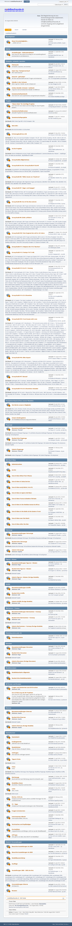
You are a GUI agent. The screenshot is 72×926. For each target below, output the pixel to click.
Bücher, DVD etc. (17, 797)
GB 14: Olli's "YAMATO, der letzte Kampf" (39, 305)
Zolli (60, 84)
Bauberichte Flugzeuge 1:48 (38, 443)
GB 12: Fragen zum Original (30, 256)
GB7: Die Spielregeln (29, 192)
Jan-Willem (64, 389)
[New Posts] (8, 42)
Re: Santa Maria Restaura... (55, 603)
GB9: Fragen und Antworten (29, 221)
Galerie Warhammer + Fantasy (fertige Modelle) (27, 626)
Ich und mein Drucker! (53, 689)
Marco (56, 412)
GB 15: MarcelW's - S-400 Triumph (53, 335)
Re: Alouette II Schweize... (54, 451)
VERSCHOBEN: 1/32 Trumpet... (55, 504)
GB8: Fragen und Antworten (29, 206)
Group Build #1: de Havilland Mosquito (21, 169)
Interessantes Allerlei (19, 816)
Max (6, 410)
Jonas (41, 409)
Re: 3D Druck (51, 812)
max (64, 203)
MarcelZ (65, 378)
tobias (63, 465)
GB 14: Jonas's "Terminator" (43, 304)
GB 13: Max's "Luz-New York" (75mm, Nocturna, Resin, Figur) (35, 276)
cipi (62, 831)
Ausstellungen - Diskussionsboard (22, 52)
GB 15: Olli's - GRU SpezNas (53, 339)
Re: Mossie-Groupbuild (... (54, 167)
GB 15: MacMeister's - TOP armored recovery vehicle (34, 323)
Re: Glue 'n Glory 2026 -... (54, 846)
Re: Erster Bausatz (52, 743)
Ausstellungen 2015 (13, 880)
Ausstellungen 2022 (43, 880)
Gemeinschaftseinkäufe (19, 94)
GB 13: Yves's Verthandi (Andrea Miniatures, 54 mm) (33, 288)
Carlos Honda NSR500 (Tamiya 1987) (44, 207)
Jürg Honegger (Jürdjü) (49, 409)
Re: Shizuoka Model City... (54, 805)
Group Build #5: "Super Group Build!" (41, 171)
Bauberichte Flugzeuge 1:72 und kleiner (21, 443)
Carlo (15, 409)
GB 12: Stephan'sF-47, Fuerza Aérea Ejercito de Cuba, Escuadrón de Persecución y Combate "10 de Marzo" (37, 260)
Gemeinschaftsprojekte (19, 117)
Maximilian (10, 410)
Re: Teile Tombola (52, 118)
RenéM (19, 410)
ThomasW (52, 410)
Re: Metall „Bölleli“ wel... (54, 760)
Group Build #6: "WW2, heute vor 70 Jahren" (26, 177)
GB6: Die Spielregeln (17, 182)
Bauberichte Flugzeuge (19, 438)
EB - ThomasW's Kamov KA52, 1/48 (16, 141)
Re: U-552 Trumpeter (53, 595)
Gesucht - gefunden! (18, 76)
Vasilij (33, 410)
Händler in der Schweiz (19, 82)
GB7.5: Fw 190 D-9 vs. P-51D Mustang (20, 195)
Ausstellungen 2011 (20, 877)
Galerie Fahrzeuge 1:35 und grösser (38, 554)
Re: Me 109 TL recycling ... (54, 476)
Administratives (17, 464)
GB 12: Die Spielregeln (17, 256)
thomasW (64, 440)
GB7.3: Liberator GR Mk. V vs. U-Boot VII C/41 (44, 193)
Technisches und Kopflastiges (21, 824)
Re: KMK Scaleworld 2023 (54, 886)
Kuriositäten (16, 829)
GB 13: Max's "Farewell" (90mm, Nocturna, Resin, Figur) (42, 274)
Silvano (40, 412)
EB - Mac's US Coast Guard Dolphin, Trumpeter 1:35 (24, 138)
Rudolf (65, 160)
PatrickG (7, 412)
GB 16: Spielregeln (16, 361)
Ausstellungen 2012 (30, 877)
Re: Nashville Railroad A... (54, 679)
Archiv (14, 470)
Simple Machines (15, 924)
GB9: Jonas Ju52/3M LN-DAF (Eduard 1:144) (15, 225)
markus (65, 106)
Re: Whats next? (52, 754)
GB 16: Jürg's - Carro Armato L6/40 (28, 370)
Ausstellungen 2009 (57, 875)
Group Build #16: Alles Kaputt (21, 357)
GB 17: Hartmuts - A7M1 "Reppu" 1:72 (51, 380)
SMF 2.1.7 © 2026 (7, 924)
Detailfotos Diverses (10, 773)
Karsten (62, 410)
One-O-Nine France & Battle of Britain (24, 498)
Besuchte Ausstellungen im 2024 (57, 880)
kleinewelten (51, 90)
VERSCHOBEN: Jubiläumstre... (55, 149)
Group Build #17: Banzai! (19, 376)
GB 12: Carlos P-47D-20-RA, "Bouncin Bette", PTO (49, 256)
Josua (65, 860)
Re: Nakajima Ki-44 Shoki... (54, 203)
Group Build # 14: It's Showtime (22, 295)
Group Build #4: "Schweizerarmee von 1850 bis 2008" (18, 171)
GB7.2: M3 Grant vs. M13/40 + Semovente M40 (20, 193)
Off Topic (14, 835)
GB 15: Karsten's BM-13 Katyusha (53, 341)
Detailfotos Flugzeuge (40, 772)
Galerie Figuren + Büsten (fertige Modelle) (25, 577)
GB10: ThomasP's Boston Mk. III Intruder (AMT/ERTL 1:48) (42, 240)
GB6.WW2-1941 (62, 182)
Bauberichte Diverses (19, 717)
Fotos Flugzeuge (30, 772)
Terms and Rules (59, 924)
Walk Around (15, 794)
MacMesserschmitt (53, 483)
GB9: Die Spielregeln (17, 221)
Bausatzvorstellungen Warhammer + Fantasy (26, 612)
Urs (31, 410)
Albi (27, 412)
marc (19, 613)
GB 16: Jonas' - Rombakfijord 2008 (55, 366)
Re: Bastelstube (52, 749)
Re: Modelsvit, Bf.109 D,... (54, 488)
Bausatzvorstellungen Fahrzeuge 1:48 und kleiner (24, 538)
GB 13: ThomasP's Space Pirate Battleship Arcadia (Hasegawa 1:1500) (49, 281)
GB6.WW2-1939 (46, 182)
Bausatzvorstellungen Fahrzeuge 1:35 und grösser (48, 538)
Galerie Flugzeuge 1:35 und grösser (49, 455)
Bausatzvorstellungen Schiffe (21, 587)
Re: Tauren (51, 614)
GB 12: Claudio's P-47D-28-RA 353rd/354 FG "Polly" (39, 262)
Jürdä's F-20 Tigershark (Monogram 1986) (23, 209)
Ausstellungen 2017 (40, 877)
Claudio (24, 409)
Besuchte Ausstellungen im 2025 (22, 852)
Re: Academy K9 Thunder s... (55, 535)
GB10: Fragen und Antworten (30, 237)
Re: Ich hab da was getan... (54, 618)
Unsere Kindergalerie (19, 418)
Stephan (20, 412)
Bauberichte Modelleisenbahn (21, 678)
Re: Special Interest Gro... (54, 465)
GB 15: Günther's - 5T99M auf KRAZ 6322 (24, 344)
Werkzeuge (15, 777)
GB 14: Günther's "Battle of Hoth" (44, 311)
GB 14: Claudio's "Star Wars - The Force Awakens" (23, 311)
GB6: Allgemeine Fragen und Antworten (32, 182)
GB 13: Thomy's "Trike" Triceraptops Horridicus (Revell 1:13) (19, 283)
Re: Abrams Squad (53, 800)
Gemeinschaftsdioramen (20, 111)
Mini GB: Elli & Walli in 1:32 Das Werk (21, 129)
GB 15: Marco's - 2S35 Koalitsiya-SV (41, 333)
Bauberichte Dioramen (19, 653)
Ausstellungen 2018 (61, 877)
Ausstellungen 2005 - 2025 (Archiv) (23, 870)
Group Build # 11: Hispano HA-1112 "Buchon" (26, 247)
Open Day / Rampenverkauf (21, 71)
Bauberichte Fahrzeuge (19, 541)
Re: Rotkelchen (52, 580)
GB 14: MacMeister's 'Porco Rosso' (46, 312)
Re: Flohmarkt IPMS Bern (54, 72)
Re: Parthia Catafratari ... (54, 564)
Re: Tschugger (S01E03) (54, 389)
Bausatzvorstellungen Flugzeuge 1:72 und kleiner (24, 433)
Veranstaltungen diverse (20, 884)
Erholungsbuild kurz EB (19, 134)
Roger (63, 96)
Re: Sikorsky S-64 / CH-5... (54, 767)
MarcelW (64, 488)
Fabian (48, 410)
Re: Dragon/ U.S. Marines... (55, 570)
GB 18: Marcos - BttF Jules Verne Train (36, 394)
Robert (36, 412)
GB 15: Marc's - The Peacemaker (56, 323)
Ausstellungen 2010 (10, 877)
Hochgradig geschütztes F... (55, 106)
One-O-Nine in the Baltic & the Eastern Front (26, 511)
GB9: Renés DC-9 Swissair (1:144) (29, 223)
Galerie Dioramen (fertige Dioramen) (24, 661)
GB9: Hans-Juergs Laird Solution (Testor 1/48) (27, 228)
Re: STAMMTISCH (52, 738)
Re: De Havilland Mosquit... (54, 406)
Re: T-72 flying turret (53, 719)
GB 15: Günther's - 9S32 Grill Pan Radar (20, 335)
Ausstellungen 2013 (54, 879)
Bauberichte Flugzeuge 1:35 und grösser (55, 443)
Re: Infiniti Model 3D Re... (54, 712)
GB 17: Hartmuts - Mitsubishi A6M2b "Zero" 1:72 (29, 380)
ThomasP (58, 410)
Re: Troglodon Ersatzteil (54, 628)
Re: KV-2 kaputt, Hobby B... (54, 358)
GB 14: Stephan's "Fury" (30, 304)
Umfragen (15, 753)
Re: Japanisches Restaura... (54, 419)
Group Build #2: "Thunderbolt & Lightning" (41, 169)
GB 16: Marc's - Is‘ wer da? (22, 366)
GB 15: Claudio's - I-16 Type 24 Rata (23, 332)
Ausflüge (15, 864)
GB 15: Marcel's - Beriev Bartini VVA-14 (43, 348)
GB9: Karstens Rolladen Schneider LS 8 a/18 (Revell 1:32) (51, 223)
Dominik (11, 414)
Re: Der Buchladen (53, 655)
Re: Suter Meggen (52, 84)
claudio (64, 167)
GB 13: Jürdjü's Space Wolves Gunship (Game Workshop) (49, 283)
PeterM (26, 914)
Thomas (24, 410)
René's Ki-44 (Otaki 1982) (20, 211)
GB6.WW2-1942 (9, 183)
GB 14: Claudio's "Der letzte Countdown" (22, 300)
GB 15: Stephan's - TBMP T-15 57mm (28, 349)
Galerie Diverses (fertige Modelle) (22, 726)
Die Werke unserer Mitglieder (21, 405)
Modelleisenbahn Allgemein (21, 672)
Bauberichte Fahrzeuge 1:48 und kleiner (21, 546)
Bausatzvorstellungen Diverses (22, 711)
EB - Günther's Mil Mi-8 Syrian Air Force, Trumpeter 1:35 (31, 139)
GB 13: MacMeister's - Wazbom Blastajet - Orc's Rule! (35, 290)
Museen (14, 890)
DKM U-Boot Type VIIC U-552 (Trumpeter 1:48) (23, 121)
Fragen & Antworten (18, 811)
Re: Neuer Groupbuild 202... (55, 160)
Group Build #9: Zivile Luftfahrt (22, 217)
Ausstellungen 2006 (27, 875)
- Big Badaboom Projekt (27, 155)
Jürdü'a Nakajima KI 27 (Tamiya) (35, 211)
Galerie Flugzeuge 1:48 (34, 455)
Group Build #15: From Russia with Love (24, 319)
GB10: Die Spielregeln (17, 237)
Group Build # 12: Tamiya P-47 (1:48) (23, 252)
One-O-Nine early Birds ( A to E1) (22, 487)
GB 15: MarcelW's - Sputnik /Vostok (40, 330)
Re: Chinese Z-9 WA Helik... (54, 135)
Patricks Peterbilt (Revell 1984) (27, 207)
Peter (11, 412)
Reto (64, 412)
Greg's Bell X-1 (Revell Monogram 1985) (43, 209)
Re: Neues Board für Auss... (55, 55)
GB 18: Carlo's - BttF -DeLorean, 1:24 (45, 392)
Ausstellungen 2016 (51, 877)
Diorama (50, 113)
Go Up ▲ (66, 924)
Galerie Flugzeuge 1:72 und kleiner (20, 455)
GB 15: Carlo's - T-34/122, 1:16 (24, 351)
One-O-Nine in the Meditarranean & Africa (25, 504)
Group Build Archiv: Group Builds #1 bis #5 (25, 165)
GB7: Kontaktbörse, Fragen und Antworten (44, 192)
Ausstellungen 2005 (16, 875)
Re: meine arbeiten (53, 663)
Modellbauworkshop (18, 858)
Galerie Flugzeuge (17, 449)
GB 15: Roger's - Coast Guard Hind (53, 337)
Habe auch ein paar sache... (55, 66)
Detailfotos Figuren (50, 772)
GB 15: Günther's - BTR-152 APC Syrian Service (32, 341)
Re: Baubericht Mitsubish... (54, 378)
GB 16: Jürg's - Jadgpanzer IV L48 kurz (46, 370)
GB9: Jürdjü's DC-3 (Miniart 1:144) (41, 227)
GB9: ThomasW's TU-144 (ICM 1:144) (45, 221)
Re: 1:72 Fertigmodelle (53, 78)
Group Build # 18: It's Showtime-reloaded (25, 388)
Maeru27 (60, 412)
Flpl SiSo (65, 430)
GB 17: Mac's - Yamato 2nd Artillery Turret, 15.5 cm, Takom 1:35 (45, 384)
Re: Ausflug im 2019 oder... (54, 865)
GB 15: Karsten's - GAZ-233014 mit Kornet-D (35, 339)
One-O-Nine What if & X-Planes (22, 476)
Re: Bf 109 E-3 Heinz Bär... (54, 498)
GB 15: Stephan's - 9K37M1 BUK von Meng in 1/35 (19, 330)
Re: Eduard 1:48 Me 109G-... (55, 481)
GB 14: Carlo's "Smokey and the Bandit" (41, 300)
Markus (44, 412)
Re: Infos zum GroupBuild (54, 296)
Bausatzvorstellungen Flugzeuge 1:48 (45, 433)
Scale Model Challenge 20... (55, 818)
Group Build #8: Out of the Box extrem (24, 202)
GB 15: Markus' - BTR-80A (38, 337)
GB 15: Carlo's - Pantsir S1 (40, 325)
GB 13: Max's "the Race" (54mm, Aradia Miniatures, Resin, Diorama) (39, 272)
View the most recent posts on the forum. (19, 907)
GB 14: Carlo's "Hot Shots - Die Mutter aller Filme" (38, 309)
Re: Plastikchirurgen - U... (54, 871)
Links (13, 789)
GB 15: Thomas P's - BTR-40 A (26, 348)
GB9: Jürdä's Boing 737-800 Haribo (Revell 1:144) (21, 227)
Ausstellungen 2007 (37, 875)
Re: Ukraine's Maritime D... (54, 589)
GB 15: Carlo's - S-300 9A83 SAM (23, 337)
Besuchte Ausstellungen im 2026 (22, 846)
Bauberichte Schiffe (18, 593)
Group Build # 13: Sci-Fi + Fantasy (22, 268)
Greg (34, 409)
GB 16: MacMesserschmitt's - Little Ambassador (52, 368)
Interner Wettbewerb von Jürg (19, 153)
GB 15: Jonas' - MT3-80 (50, 328)
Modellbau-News (17, 783)
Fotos (13, 767)
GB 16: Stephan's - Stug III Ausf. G (32, 368)
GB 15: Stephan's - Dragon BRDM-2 (43, 344)
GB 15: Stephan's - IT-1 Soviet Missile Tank (45, 342)
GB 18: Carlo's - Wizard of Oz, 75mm (27, 392)
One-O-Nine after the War (20, 524)
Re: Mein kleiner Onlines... (54, 89)
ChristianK (31, 412)
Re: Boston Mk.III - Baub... (54, 234)
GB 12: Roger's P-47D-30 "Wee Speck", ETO (32, 263)
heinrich (50, 67)
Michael (44, 410)
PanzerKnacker (52, 714)
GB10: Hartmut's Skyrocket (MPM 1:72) (32, 238)
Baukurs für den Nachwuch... (55, 672)
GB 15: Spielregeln (16, 323)
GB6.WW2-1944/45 (26, 183)
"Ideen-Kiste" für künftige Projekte (23, 104)
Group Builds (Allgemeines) (20, 160)
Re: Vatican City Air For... (54, 831)
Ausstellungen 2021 (33, 880)
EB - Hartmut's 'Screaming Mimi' (16, 143)
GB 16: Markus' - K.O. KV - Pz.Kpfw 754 (34, 372)
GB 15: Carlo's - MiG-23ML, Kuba (26, 325)
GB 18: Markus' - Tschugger (19, 394)
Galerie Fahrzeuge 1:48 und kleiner (20, 554)
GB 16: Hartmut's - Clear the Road (51, 361)
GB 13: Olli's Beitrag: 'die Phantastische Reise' (20, 281)
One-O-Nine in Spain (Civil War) (22, 493)
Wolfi (36, 410)
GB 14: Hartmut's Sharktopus (16, 312)
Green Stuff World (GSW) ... (55, 778)
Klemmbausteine (17, 637)
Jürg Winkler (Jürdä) (60, 409)
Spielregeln (14, 380)
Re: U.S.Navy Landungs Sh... (55, 648)
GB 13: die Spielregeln (17, 272)
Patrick (15, 410)
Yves (15, 414)
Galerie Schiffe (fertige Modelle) (22, 601)
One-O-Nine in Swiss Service (21, 481)
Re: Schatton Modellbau (54, 96)
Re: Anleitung (51, 247)
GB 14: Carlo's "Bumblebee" (30, 312)
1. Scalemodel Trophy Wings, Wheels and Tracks (27, 879)
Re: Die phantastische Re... (54, 268)
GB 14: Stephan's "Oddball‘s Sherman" (23, 302)
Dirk (53, 412)
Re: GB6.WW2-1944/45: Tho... (55, 178)
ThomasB (15, 412)
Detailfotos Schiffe (60, 772)
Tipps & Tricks (16, 759)
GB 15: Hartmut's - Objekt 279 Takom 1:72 (42, 351)
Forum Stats (12, 901)
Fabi (56, 614)
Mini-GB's (15, 126)
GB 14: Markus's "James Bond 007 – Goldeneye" (17, 305)
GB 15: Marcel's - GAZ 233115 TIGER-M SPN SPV (34, 346)
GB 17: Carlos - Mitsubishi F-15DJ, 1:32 (33, 382)
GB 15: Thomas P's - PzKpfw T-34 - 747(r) (20, 326)
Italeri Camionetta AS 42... (54, 189)
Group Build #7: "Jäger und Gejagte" (23, 188)
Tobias (27, 410)
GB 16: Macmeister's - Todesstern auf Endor (32, 361)
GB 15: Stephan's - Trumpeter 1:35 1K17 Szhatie (49, 349)
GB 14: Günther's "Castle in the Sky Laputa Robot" (46, 302)
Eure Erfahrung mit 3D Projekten (22, 692)
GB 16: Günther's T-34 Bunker (17, 372)
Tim (47, 412)
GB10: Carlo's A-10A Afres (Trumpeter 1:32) (48, 237)
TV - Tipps (15, 804)
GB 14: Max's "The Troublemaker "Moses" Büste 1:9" (51, 307)
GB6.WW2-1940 (54, 182)
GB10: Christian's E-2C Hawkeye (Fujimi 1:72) (16, 240)
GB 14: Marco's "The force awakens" (29, 307)
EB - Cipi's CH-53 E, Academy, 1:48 (46, 138)
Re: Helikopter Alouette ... (54, 440)
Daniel (40, 410)
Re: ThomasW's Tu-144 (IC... (55, 217)
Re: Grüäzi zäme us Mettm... (55, 43)
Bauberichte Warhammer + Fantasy (23, 618)
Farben (13, 763)
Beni (13, 409)
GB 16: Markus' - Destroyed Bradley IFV (28, 365)
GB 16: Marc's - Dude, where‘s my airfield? (45, 363)
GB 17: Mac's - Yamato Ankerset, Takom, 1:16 (19, 384)
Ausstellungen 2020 (44, 879)
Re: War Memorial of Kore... (55, 891)
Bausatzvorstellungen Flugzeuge (22, 428)
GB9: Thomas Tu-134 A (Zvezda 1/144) (36, 225)
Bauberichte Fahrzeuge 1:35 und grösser (41, 546)
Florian (24, 412)
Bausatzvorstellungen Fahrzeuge (22, 533)
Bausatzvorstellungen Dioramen (22, 647)
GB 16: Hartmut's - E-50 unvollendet (26, 363)
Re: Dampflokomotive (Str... (55, 728)
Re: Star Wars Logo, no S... (54, 637)
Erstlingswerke (16, 742)
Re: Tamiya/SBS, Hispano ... (55, 525)
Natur (13, 772)
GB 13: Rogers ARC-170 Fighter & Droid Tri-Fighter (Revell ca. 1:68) (39, 284)
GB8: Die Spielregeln (17, 206)
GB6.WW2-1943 (17, 183)
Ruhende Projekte (9, 445)
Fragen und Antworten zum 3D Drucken (25, 687)
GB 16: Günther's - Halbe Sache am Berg (49, 365)
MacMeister (51, 57)
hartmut (65, 570)
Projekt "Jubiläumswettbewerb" (34, 153)
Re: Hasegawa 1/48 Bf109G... (55, 512)
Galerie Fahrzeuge (18, 550)
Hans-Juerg (29, 409)
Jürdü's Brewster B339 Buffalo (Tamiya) (52, 211)
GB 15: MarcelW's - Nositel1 (38, 335)
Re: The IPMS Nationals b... (54, 853)
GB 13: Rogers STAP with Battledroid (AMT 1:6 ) (45, 286)
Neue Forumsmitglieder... (20, 41)
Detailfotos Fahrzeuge (20, 772)
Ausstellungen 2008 (47, 875)
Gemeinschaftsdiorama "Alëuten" (50, 153)
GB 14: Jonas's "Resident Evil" (58, 304)
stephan (20, 535)
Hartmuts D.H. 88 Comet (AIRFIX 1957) (46, 206)
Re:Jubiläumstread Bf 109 (54, 472)
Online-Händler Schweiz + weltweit (23, 88)
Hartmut (38, 409)
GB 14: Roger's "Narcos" (14, 307)
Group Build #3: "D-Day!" (58, 169)
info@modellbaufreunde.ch (50, 22)
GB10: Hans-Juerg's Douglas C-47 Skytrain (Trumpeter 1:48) (33, 242)
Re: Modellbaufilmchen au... (55, 789)
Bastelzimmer (16, 747)
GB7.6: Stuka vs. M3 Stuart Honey (37, 195)
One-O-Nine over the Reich (20, 518)
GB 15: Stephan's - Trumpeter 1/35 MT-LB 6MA (20, 333)
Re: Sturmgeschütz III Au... (54, 552)
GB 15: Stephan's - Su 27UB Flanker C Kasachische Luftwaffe (45, 326)
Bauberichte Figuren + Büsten (21, 569)
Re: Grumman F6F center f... (55, 824)
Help (54, 924)
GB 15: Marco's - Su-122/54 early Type (25, 342)
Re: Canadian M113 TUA (54, 543)
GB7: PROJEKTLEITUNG (17, 192)
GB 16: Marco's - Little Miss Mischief (38, 366)
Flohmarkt (15, 65)
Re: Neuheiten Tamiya (53, 785)
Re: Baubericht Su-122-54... (55, 321)
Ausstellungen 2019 (10, 879)
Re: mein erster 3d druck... (54, 700)
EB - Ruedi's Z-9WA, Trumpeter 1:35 (33, 143)
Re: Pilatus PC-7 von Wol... (54, 430)
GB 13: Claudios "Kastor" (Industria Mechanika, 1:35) (29, 279)
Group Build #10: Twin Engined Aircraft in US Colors (28, 233)
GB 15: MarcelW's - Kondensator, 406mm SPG (33, 328)
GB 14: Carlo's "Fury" (57, 300)
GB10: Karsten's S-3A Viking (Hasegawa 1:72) (53, 238)
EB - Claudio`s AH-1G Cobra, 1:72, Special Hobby (37, 141)
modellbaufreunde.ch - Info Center (16, 898)
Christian (20, 409)
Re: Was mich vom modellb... (55, 836)
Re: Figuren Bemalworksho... (55, 860)
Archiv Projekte (17, 148)
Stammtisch (15, 737)
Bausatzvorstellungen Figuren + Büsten (24, 563)
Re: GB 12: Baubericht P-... (54, 254)
